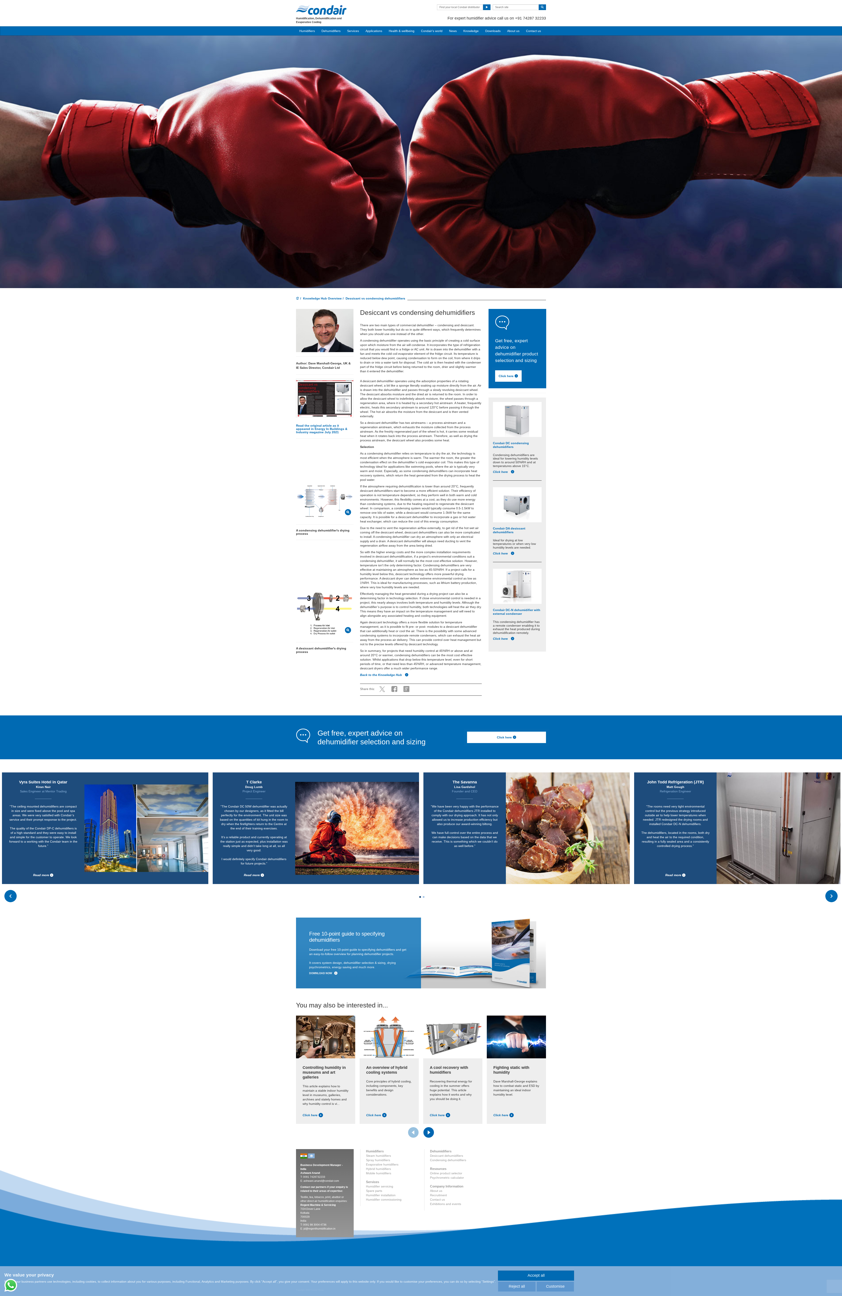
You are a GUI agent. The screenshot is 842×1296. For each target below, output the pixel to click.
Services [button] (353, 31)
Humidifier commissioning (383, 1199)
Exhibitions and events (445, 1204)
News (453, 31)
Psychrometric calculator (447, 1177)
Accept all (536, 1275)
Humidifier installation (381, 1195)
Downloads (493, 31)
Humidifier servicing (379, 1186)
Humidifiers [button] (307, 31)
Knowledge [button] (471, 31)
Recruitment (438, 1195)
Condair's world (431, 31)
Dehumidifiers (331, 31)
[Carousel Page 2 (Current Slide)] (424, 897)
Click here (506, 376)
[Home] (297, 298)
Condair (321, 10)
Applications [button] (374, 31)
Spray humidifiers (378, 1160)
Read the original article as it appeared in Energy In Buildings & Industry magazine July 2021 (321, 429)
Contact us (533, 31)
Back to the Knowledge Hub (381, 675)
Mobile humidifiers (378, 1173)
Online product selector (446, 1173)
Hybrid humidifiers (378, 1169)
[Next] (428, 1132)
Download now (320, 973)
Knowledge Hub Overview (322, 298)
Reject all (517, 1286)
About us (513, 31)
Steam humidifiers (378, 1155)
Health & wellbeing (401, 31)
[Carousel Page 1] (420, 897)
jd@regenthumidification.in (319, 1228)
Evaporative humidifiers (382, 1164)
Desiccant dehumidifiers (446, 1155)
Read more (278, 875)
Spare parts (374, 1191)
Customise (555, 1286)
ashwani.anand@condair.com (321, 1180)
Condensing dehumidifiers (448, 1160)
